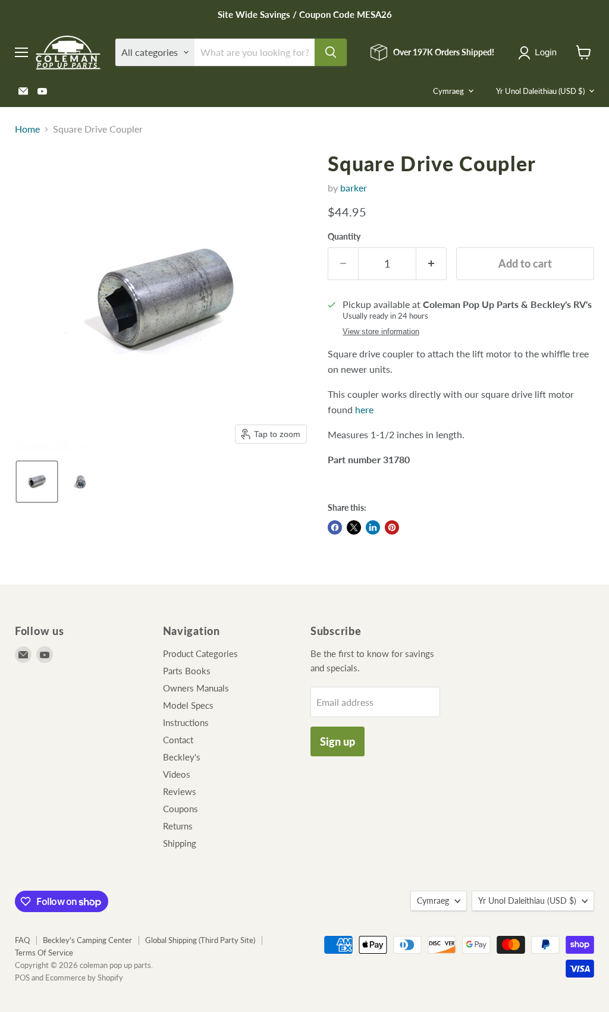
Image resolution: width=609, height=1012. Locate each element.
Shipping (179, 843)
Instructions (186, 722)
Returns (178, 826)
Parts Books (187, 670)
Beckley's (181, 757)
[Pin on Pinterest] (392, 527)
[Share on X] (354, 527)
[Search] (331, 52)
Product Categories (200, 653)
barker (353, 187)
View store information (381, 332)
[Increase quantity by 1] (431, 263)
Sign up (337, 741)
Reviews (179, 791)
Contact (178, 739)
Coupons (180, 808)
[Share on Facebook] (335, 527)
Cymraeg (448, 91)
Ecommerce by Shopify (84, 977)
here (364, 409)
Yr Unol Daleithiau (540, 91)
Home (27, 129)
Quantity (344, 236)
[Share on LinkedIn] (373, 527)
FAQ (22, 940)
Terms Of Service (44, 952)
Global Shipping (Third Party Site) (200, 940)
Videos (176, 774)
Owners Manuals (196, 688)
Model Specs (188, 705)
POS (22, 977)
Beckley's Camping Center (87, 940)
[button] (539, 53)
